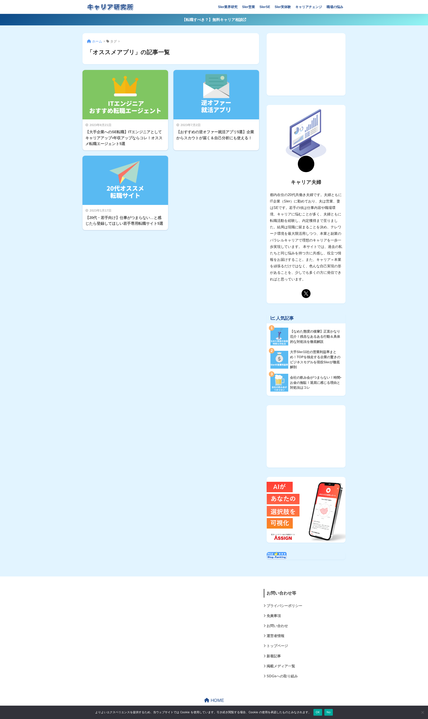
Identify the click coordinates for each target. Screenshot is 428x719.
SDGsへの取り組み (282, 676)
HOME (216, 700)
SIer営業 (248, 7)
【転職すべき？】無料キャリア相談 (212, 20)
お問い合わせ (277, 626)
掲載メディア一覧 (281, 666)
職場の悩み (335, 7)
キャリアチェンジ (308, 7)
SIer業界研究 (228, 7)
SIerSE (264, 7)
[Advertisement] (306, 64)
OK (318, 712)
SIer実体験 (283, 7)
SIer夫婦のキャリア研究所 (171, 7)
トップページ (277, 646)
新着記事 (274, 656)
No (329, 712)
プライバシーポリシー (284, 606)
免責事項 (274, 616)
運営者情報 (275, 636)
